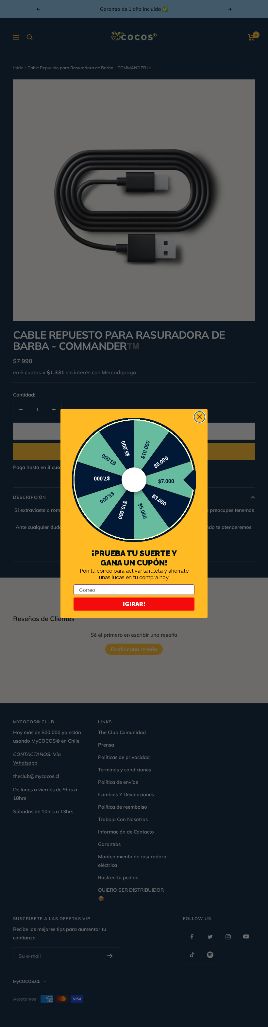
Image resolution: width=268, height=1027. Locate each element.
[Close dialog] (199, 417)
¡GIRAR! (134, 603)
